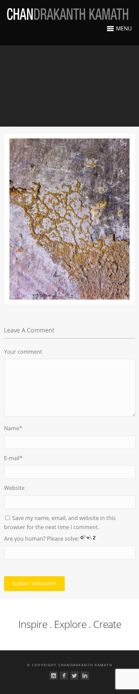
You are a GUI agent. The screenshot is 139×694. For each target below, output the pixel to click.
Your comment (23, 351)
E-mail (13, 458)
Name (13, 428)
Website (14, 488)
